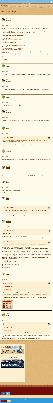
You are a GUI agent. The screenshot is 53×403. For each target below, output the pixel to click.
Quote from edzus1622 (9, 241)
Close (9, 401)
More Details (3, 401)
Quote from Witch (8, 230)
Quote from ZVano (8, 137)
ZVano (3, 12)
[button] (2, 2)
